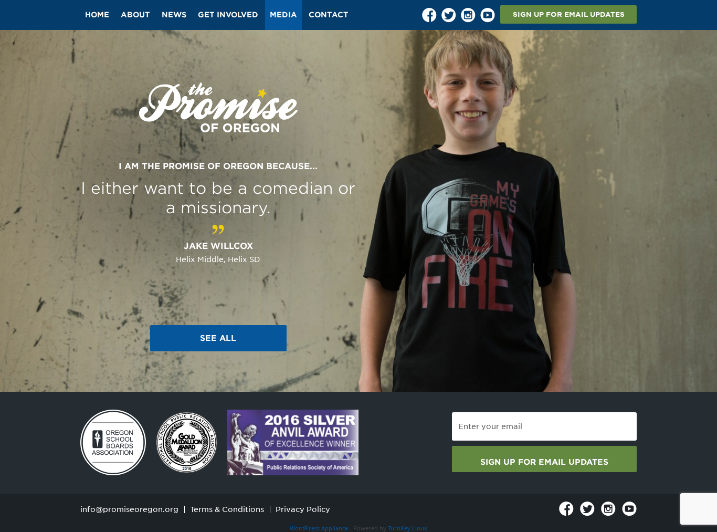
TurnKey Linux (407, 528)
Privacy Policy (303, 509)
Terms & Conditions (227, 509)
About (135, 15)
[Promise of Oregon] (218, 107)
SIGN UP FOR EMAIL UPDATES (569, 14)
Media (283, 15)
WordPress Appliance (319, 528)
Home (97, 15)
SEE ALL (218, 338)
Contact (329, 15)
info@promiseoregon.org (129, 509)
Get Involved (228, 15)
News (174, 15)
